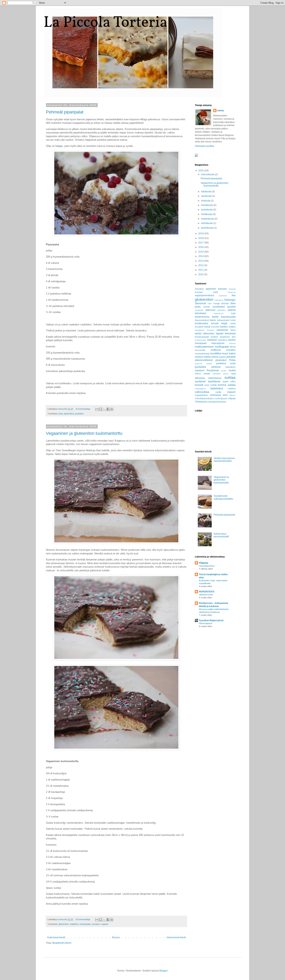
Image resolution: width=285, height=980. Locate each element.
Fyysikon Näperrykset (211, 620)
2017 (201, 242)
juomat (207, 307)
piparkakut (69, 413)
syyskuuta (206, 196)
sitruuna (200, 377)
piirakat (231, 356)
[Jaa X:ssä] (104, 409)
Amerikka (199, 289)
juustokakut (219, 306)
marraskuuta (208, 174)
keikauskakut (223, 320)
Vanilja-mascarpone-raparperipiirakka (225, 459)
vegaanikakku (201, 395)
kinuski (214, 323)
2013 (201, 261)
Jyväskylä (199, 310)
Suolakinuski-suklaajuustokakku (223, 497)
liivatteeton (225, 337)
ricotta (223, 370)
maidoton (74, 924)
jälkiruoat (210, 310)
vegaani (104, 924)
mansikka (222, 340)
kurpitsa (210, 330)
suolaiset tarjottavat (207, 381)
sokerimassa (214, 378)
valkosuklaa (202, 391)
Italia (233, 303)
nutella (207, 356)
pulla (233, 363)
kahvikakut (200, 313)
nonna (220, 110)
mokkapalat (84, 924)
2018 (201, 238)
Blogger (163, 970)
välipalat (232, 398)
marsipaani (201, 343)
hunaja (216, 303)
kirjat (224, 323)
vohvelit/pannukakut (204, 398)
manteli (232, 340)
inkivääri (225, 303)
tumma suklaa (227, 384)
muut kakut (229, 353)
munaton (96, 924)
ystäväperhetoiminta (216, 402)
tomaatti (199, 385)
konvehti (215, 327)
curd (215, 292)
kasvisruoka (228, 316)
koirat (207, 326)
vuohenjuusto (221, 398)
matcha (232, 343)
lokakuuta (206, 191)
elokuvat (232, 292)
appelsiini (211, 288)
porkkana (221, 363)
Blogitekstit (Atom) (61, 943)
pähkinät (215, 367)
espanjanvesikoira (204, 295)
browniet (199, 292)
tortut (206, 385)
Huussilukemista (206, 566)
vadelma (232, 388)
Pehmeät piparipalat (64, 112)
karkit (215, 316)
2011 (201, 269)
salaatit (206, 373)
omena (214, 356)
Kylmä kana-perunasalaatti (221, 535)
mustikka (215, 353)
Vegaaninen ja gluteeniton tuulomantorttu (84, 433)
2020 (201, 170)
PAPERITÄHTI (206, 591)
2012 (201, 265)
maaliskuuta (207, 218)
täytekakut (216, 388)
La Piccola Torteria (106, 23)
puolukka (79, 413)
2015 (201, 251)
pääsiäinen (230, 367)
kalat (233, 313)
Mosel (233, 347)
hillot (210, 303)
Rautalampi (213, 370)
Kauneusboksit (202, 320)
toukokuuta (207, 209)
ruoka (232, 370)
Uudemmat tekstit (56, 937)
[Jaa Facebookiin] (108, 409)
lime (234, 337)
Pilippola (203, 563)
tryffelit (213, 385)
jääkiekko (221, 310)
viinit (225, 395)
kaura (213, 320)
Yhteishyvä (200, 401)
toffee (233, 381)
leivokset (230, 333)
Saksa (198, 373)
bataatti (232, 289)
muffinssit (216, 350)
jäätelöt (232, 310)
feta (234, 295)
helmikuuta (207, 223)
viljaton (232, 395)
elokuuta (206, 200)
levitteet (214, 337)
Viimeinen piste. (206, 594)
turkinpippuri (200, 389)
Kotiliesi (232, 327)
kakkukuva (218, 313)
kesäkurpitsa (201, 323)
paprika (222, 357)
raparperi (200, 370)
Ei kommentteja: (83, 409)
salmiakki (216, 374)
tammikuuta (207, 227)
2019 (201, 233)
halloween (219, 300)
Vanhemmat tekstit (176, 937)
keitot (233, 320)
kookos (224, 326)
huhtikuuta (207, 214)
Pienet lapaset (205, 623)
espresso (223, 295)
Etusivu (116, 937)
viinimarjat (215, 395)
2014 (201, 256)
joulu (61, 413)
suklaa (230, 377)
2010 (201, 274)
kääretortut (222, 330)
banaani (222, 288)
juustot (231, 306)
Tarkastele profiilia (204, 146)
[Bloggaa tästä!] (101, 409)
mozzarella (200, 350)
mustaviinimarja (202, 353)
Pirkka (232, 360)
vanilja (218, 392)
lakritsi (198, 333)
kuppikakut (200, 330)
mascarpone (218, 343)
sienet (225, 374)
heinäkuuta (207, 205)
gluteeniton (64, 924)
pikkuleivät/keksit (204, 360)
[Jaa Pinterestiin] (112, 409)
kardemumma (202, 316)
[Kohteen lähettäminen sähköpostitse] (97, 409)
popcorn (198, 363)
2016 (201, 247)
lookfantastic (200, 340)
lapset (219, 333)
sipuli (233, 373)
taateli (225, 381)
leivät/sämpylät (202, 337)
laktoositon (208, 333)
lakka (233, 330)
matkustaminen (204, 346)
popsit (209, 363)
